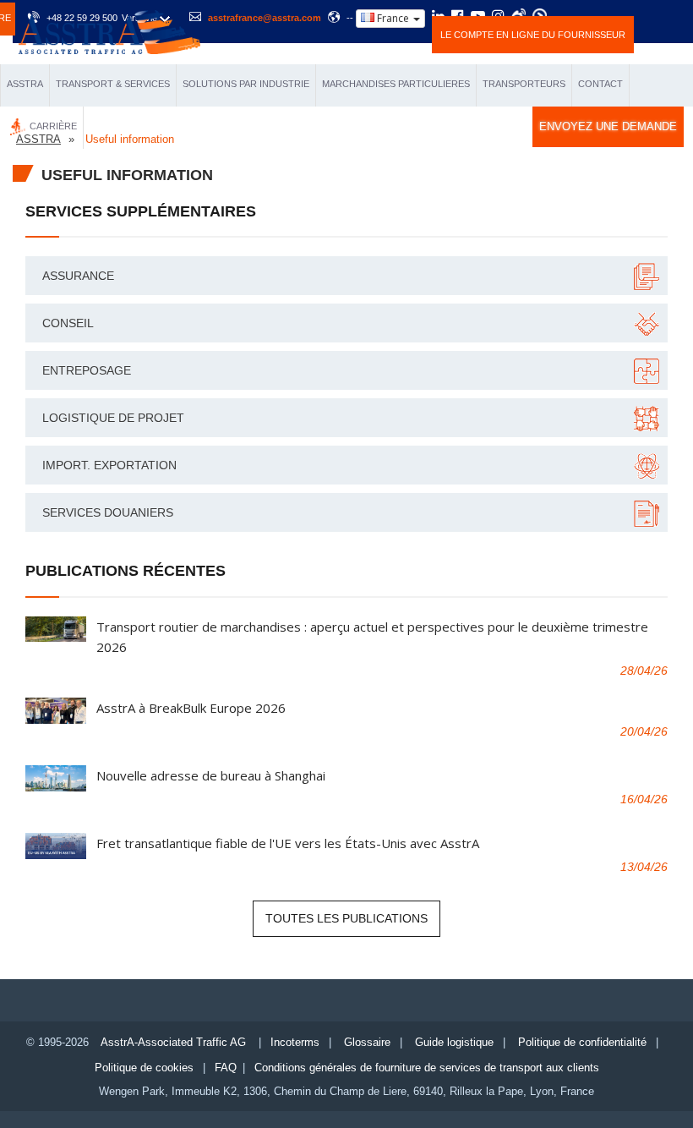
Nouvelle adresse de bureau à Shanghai (210, 775)
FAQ (226, 1067)
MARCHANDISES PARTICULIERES (396, 84)
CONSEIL (68, 323)
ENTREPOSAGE (86, 370)
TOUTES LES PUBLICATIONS (346, 918)
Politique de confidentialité (582, 1042)
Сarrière (53, 126)
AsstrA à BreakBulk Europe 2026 (191, 707)
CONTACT (600, 84)
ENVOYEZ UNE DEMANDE (608, 126)
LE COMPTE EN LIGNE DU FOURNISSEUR (532, 35)
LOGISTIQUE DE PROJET (113, 417)
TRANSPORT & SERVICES (113, 84)
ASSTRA (25, 84)
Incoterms (294, 1042)
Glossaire (367, 1042)
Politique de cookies (144, 1067)
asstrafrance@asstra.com (264, 18)
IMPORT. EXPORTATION (109, 465)
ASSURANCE (78, 275)
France (393, 18)
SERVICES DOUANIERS (107, 512)
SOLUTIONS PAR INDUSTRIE (246, 84)
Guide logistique (454, 1042)
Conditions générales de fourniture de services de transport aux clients (426, 1067)
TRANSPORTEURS (524, 84)
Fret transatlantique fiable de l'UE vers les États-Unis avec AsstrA (287, 843)
